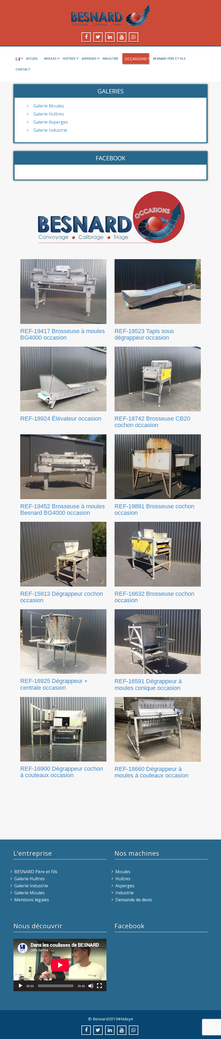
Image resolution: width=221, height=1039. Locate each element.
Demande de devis (133, 900)
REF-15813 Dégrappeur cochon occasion (61, 597)
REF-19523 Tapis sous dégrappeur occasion (144, 334)
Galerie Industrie (50, 130)
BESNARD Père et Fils (169, 58)
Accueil (32, 58)
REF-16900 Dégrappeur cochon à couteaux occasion (61, 772)
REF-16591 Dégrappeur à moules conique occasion (148, 684)
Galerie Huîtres (48, 114)
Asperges (89, 58)
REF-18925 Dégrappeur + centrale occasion (54, 684)
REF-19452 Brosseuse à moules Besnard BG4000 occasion (62, 509)
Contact (23, 69)
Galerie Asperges (50, 122)
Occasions (136, 58)
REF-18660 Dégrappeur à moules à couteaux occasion (151, 772)
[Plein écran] (99, 986)
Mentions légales (31, 900)
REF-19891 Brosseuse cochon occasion (154, 509)
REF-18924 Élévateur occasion (60, 418)
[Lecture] (20, 986)
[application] (59, 965)
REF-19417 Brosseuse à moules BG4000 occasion (62, 334)
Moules (50, 58)
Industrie (110, 58)
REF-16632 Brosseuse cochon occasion (154, 597)
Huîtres (69, 58)
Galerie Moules (48, 106)
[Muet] (91, 986)
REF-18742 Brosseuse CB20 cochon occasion (152, 421)
